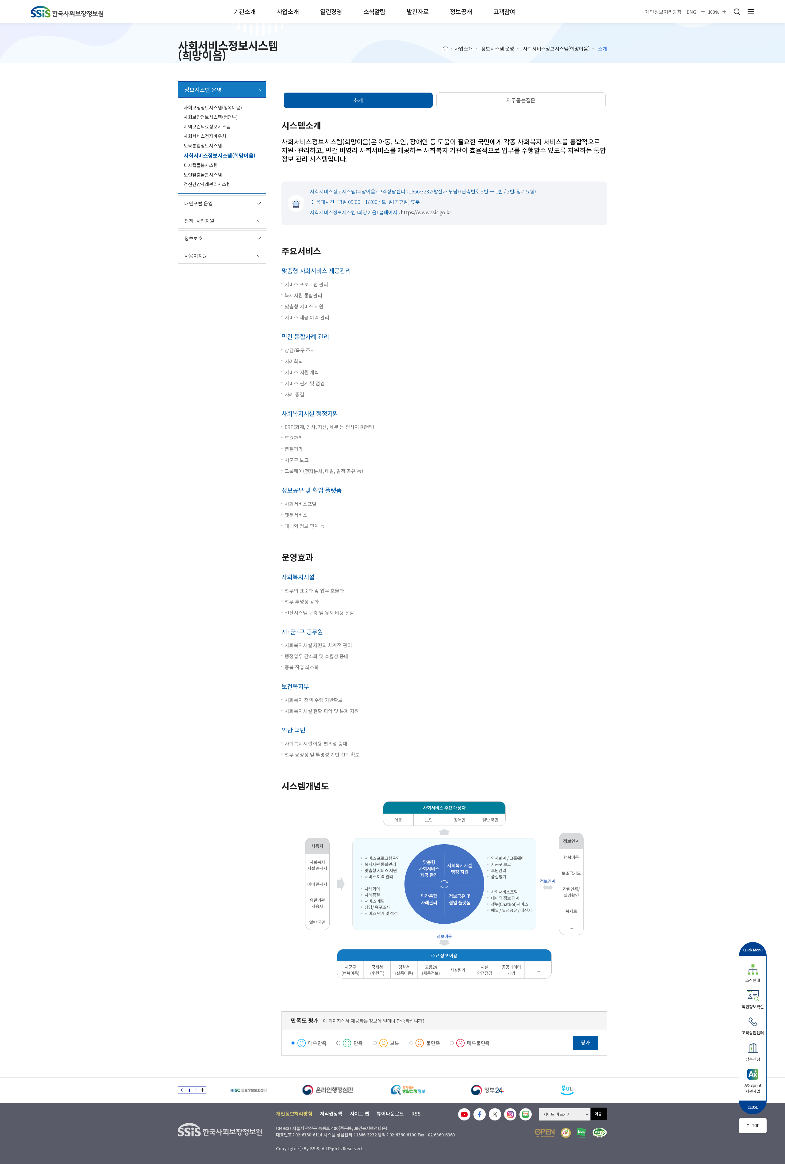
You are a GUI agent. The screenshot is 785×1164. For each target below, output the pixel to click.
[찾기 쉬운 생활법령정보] (408, 1090)
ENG (691, 11)
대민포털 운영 (198, 203)
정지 (188, 1090)
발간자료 (417, 11)
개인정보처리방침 (663, 11)
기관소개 (244, 11)
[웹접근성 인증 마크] (599, 1133)
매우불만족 (478, 1043)
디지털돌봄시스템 (201, 165)
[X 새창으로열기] (495, 1114)
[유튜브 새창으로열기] (464, 1114)
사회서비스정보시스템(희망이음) (556, 48)
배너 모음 (202, 1090)
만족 (358, 1043)
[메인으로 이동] (67, 11)
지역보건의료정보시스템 (207, 126)
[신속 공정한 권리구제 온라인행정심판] (328, 1090)
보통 (394, 1043)
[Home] (447, 49)
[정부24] (487, 1090)
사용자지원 (195, 255)
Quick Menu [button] (753, 950)
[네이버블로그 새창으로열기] (525, 1114)
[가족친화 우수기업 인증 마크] (566, 1133)
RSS (416, 1113)
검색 (736, 11)
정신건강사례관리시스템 (207, 184)
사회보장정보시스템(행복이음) (213, 107)
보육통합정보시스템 (203, 145)
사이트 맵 (359, 1113)
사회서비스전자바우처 (205, 136)
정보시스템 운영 (497, 48)
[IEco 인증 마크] (581, 1133)
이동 (598, 1113)
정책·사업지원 (199, 220)
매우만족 (317, 1043)
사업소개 (288, 11)
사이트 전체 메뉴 (751, 11)
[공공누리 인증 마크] (544, 1133)
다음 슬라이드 (195, 1090)
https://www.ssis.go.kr (426, 212)
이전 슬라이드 (181, 1090)
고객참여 (504, 11)
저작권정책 (331, 1113)
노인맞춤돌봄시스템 (203, 174)
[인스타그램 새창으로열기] (510, 1114)
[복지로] (567, 1090)
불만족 (433, 1043)
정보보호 (193, 238)
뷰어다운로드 (390, 1113)
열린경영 (331, 11)
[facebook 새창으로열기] (479, 1114)
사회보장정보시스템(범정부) (211, 117)
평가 (585, 1042)
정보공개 (461, 11)
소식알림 (374, 11)
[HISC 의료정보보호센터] (248, 1090)
